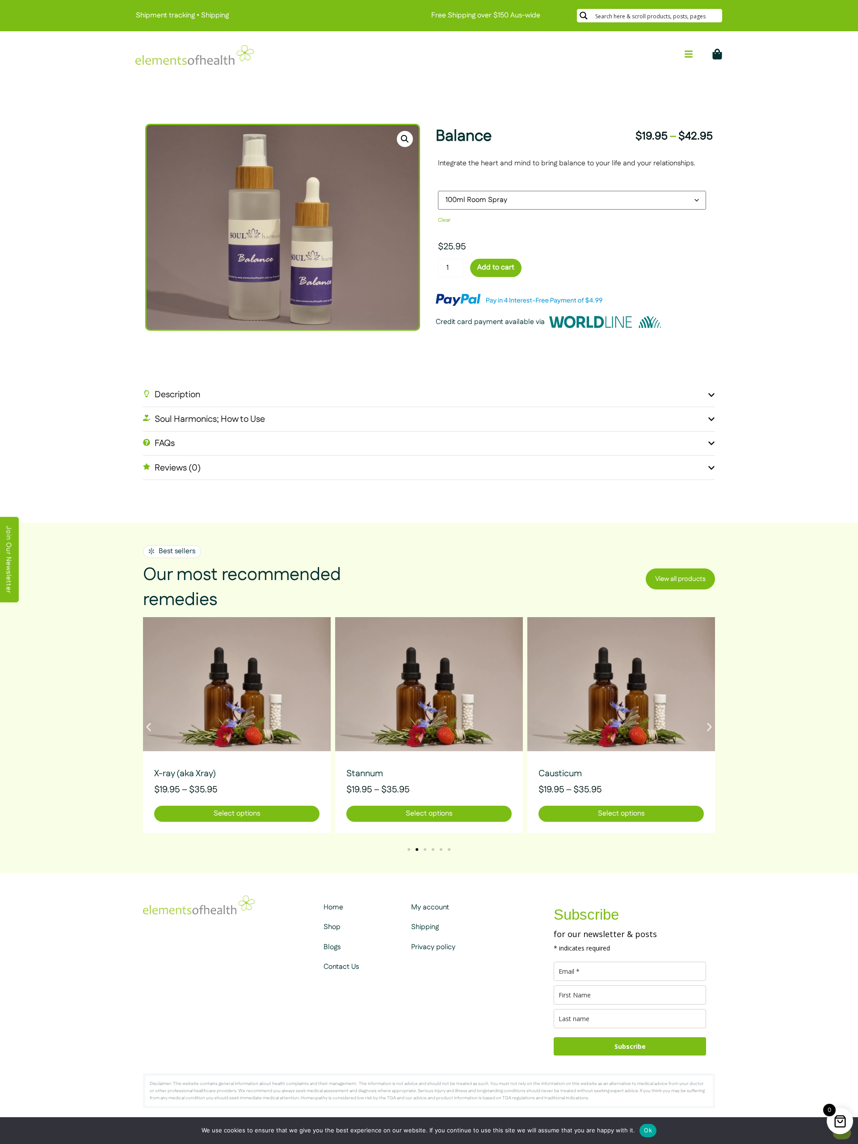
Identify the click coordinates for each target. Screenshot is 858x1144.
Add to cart (495, 267)
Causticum (560, 773)
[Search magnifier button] (583, 15)
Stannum (364, 773)
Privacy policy (433, 947)
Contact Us (341, 967)
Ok (648, 1130)
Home (333, 907)
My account (430, 907)
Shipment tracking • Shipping (182, 15)
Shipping (425, 927)
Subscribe (630, 1046)
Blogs (332, 947)
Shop (332, 927)
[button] (405, 139)
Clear (444, 220)
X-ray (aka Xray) (185, 773)
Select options (237, 813)
